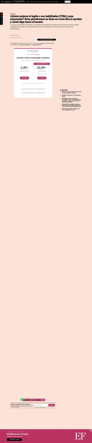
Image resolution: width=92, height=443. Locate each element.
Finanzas (32, 1)
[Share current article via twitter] (1, 18)
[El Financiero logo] (18, 1)
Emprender (50, 1)
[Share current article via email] (1, 14)
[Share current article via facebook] (1, 16)
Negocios (28, 1)
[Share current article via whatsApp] (1, 23)
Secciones (7, 1)
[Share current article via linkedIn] (1, 21)
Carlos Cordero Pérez (15, 35)
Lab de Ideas (45, 1)
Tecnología (55, 1)
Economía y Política (38, 1)
